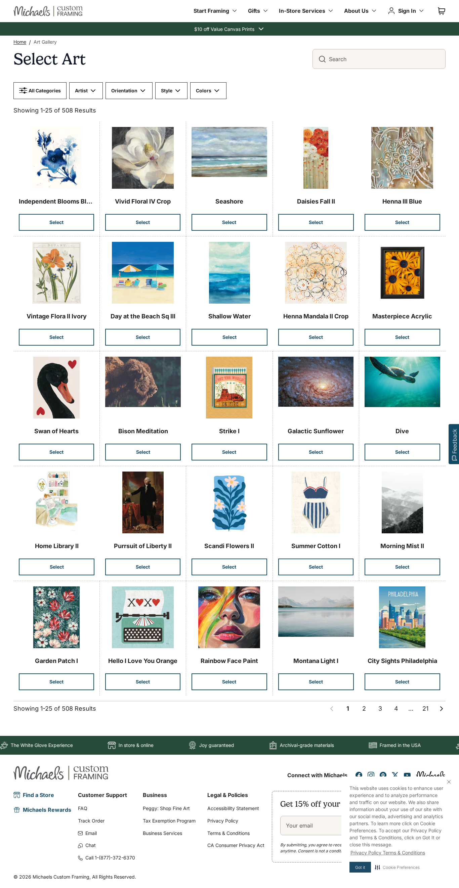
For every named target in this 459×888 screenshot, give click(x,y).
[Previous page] (332, 709)
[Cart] (441, 11)
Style (166, 90)
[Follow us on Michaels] (431, 775)
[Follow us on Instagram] (371, 775)
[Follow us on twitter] (395, 775)
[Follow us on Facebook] (359, 775)
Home (19, 42)
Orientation (124, 90)
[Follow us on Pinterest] (383, 775)
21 (425, 708)
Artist (81, 90)
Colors (203, 90)
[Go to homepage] (48, 11)
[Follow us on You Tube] (407, 775)
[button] (397, 867)
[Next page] (441, 709)
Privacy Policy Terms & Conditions (387, 852)
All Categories (45, 90)
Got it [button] (360, 867)
